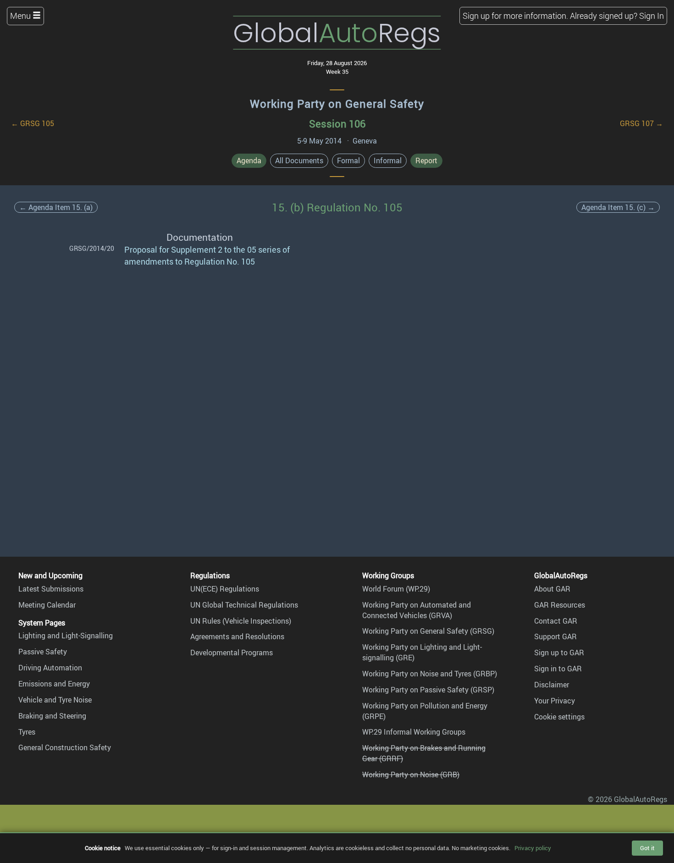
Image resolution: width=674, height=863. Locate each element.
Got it (647, 848)
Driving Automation (50, 668)
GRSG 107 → (641, 123)
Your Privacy (554, 701)
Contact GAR (555, 621)
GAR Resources (559, 605)
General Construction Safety (64, 747)
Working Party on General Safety (337, 103)
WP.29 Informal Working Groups (413, 732)
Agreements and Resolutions (237, 636)
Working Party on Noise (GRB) (410, 774)
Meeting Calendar (47, 605)
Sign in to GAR (558, 669)
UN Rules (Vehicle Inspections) (240, 621)
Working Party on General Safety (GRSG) (428, 631)
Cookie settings (559, 717)
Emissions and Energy (54, 684)
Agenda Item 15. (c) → (618, 207)
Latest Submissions (50, 589)
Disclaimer (551, 685)
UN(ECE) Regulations (224, 589)
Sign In (651, 15)
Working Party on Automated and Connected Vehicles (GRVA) (416, 610)
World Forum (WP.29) (396, 589)
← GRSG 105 (32, 123)
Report (426, 160)
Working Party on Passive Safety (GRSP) (428, 690)
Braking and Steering (52, 716)
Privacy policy (532, 848)
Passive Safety (42, 652)
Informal (388, 160)
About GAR (552, 589)
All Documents (299, 160)
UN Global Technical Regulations (244, 605)
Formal (348, 160)
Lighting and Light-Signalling (65, 636)
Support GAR (555, 636)
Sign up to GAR (559, 652)
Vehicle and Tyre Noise (55, 700)
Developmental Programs (231, 652)
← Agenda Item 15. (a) (56, 207)
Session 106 (337, 123)
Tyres (26, 732)
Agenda (249, 160)
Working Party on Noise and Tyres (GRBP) (429, 674)
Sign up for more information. (515, 15)
